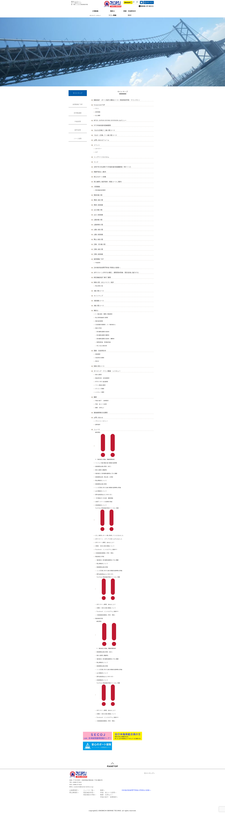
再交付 (97, 361)
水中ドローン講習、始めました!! (104, 542)
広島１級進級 (98, 254)
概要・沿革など (99, 407)
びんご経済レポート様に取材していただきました (109, 535)
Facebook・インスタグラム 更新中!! (106, 549)
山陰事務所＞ (74, 790)
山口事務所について (101, 491)
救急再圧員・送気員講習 (102, 378)
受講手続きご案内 (100, 172)
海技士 (112, 11)
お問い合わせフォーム (101, 140)
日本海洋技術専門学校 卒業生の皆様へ (107, 267)
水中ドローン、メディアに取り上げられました (108, 539)
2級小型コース (99, 305)
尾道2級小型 (98, 195)
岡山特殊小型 (99, 286)
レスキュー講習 (99, 392)
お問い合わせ (98, 417)
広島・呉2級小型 (100, 244)
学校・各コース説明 (101, 404)
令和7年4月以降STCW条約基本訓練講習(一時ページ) (112, 167)
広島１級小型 (98, 249)
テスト (97, 108)
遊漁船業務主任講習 (101, 412)
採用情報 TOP (99, 259)
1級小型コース (99, 291)
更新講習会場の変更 (101, 484)
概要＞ (102, 790)
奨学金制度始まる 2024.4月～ (104, 494)
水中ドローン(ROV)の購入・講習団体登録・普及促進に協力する (116, 272)
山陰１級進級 (98, 234)
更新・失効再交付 (129, 11)
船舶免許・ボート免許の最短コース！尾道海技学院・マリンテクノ (117, 100)
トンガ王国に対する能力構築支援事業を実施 (108, 487)
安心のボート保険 (100, 176)
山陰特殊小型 (98, 224)
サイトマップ (98, 295)
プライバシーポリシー (101, 421)
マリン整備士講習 (100, 385)
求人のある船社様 (102, 345)
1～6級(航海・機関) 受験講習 (103, 314)
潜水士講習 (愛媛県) (101, 470)
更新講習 (97, 354)
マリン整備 (112, 15)
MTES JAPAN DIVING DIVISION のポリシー (110, 120)
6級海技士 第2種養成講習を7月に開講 (106, 473)
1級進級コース (99, 300)
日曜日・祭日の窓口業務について (105, 546)
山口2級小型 (98, 210)
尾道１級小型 (98, 200)
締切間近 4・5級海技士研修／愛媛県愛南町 (105, 446)
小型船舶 (95, 11)
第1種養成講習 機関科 (103, 335)
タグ (96, 152)
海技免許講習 (99, 321)
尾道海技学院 (99, 618)
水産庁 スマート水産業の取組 (103, 501)
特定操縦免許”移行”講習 (102, 277)
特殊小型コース (99, 366)
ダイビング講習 (99, 388)
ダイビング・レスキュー (95, 15)
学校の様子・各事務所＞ (109, 797)
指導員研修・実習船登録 (104, 342)
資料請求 (97, 424)
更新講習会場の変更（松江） (103, 466)
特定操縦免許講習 (100, 190)
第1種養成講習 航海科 (103, 331)
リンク (96, 162)
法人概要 (97, 115)
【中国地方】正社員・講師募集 (104, 498)
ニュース (97, 429)
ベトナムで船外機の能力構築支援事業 (106, 463)
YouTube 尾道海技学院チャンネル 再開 (107, 508)
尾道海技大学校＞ (90, 795)
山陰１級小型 (98, 229)
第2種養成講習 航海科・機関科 (106, 338)
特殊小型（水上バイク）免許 (104, 282)
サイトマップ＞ (149, 773)
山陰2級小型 (98, 219)
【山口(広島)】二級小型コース (104, 130)
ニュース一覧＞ (89, 790)
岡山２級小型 (98, 239)
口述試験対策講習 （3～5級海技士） (106, 324)
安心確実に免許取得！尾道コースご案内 (108, 181)
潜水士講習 (98, 374)
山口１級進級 (98, 215)
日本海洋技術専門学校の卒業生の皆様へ (136, 790)
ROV (129, 15)
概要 (95, 397)
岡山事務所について (101, 480)
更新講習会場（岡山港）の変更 (104, 477)
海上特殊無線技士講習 (101, 317)
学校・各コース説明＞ (108, 792)
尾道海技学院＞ (89, 792)
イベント (97, 145)
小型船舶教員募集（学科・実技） (105, 553)
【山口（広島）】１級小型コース (105, 135)
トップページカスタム (101, 157)
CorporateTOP (99, 105)
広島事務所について (101, 505)
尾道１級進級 (98, 205)
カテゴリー (98, 148)
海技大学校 (98, 328)
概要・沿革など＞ (106, 795)
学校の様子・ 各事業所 (102, 400)
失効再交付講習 (99, 357)
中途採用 (97, 262)
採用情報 (97, 112)
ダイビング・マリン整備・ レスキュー (107, 371)
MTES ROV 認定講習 (101, 381)
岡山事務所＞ (74, 792)
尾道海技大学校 (99, 556)
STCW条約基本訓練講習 (102, 125)
